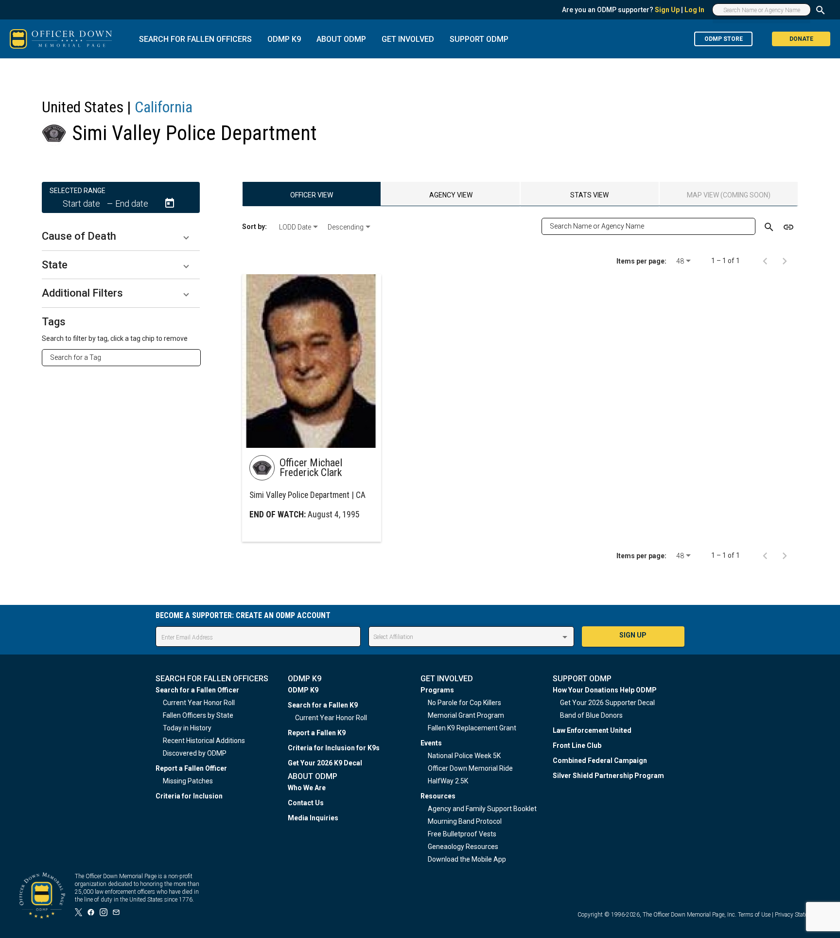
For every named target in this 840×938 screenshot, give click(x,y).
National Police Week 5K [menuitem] (464, 756)
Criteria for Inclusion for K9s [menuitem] (334, 748)
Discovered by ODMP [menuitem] (195, 753)
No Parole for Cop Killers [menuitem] (464, 703)
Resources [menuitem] (437, 796)
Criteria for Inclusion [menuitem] (189, 796)
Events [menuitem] (431, 743)
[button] (121, 236)
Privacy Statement (798, 914)
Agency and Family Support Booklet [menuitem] (482, 809)
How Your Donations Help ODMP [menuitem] (605, 690)
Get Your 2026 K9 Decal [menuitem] (325, 763)
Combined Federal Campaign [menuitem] (600, 760)
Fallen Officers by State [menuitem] (198, 715)
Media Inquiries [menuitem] (313, 818)
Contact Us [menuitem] (306, 803)
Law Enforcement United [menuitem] (592, 730)
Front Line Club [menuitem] (577, 745)
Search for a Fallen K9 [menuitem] (323, 705)
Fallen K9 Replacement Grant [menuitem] (472, 728)
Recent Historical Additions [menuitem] (204, 740)
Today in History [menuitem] (187, 728)
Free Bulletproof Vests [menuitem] (462, 834)
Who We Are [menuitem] (307, 788)
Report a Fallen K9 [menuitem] (317, 733)
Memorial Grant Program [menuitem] (466, 715)
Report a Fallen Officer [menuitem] (191, 768)
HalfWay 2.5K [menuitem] (448, 781)
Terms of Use (754, 914)
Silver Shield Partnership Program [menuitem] (608, 775)
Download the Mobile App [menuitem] (467, 859)
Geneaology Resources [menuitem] (463, 846)
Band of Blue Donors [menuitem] (591, 715)
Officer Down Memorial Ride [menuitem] (470, 768)
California (163, 107)
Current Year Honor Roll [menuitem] (199, 703)
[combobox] (125, 357)
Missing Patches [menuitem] (188, 781)
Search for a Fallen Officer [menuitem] (197, 690)
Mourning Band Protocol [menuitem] (465, 821)
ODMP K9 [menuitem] (303, 690)
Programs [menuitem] (437, 690)
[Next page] (784, 260)
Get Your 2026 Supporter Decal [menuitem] (607, 703)
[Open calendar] (169, 203)
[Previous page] (765, 260)
